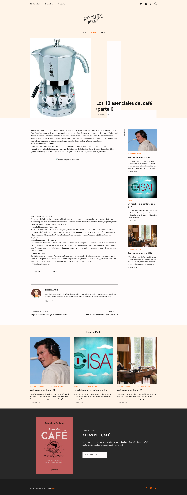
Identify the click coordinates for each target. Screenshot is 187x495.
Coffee (93, 33)
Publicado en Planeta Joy (41, 264)
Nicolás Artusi (35, 4)
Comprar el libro (91, 455)
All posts (49, 301)
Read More (133, 172)
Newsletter (49, 4)
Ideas (103, 33)
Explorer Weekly (134, 154)
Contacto (61, 4)
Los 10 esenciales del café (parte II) (102, 314)
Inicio (84, 33)
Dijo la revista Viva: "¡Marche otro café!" (49, 314)
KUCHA (54, 488)
